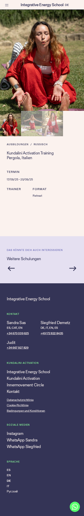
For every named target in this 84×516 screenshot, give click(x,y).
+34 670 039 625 (18, 333)
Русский (12, 491)
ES (8, 470)
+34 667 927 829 (17, 348)
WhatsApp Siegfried (24, 446)
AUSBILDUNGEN (18, 144)
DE (9, 481)
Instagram (15, 433)
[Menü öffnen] (6, 5)
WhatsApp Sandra (22, 440)
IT (8, 486)
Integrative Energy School (42, 4)
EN (9, 475)
